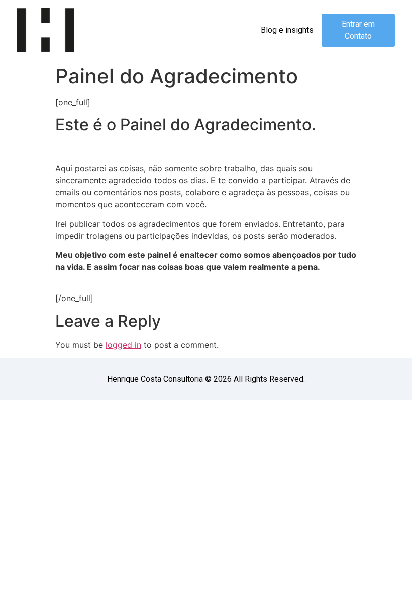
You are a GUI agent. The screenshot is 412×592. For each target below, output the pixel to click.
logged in (123, 345)
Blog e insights (287, 30)
